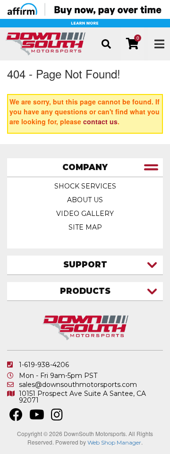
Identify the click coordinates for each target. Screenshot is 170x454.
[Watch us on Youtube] (36, 417)
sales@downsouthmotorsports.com (78, 384)
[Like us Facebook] (16, 417)
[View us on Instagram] (57, 417)
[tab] (85, 168)
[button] (106, 44)
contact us (100, 121)
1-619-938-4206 (44, 364)
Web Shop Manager (114, 442)
